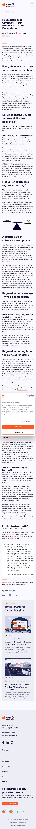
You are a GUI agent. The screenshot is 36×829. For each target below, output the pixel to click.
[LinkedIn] (7, 742)
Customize (16, 432)
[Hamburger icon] (32, 4)
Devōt (6, 259)
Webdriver (5, 442)
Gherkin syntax (28, 275)
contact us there (10, 534)
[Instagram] (12, 742)
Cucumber (15, 265)
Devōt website (22, 390)
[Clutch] (3, 742)
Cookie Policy (23, 409)
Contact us (5, 583)
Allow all (18, 427)
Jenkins (12, 462)
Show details (26, 421)
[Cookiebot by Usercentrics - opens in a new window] (26, 395)
